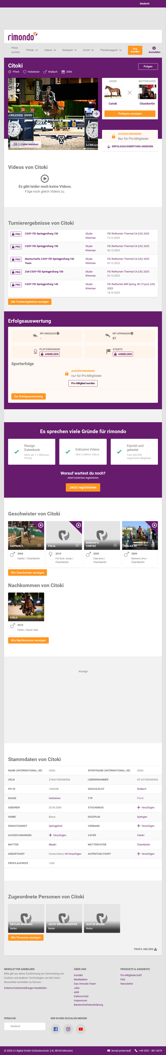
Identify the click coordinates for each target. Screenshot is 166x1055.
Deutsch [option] (144, 3)
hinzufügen (147, 807)
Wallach (52, 71)
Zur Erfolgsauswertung (28, 396)
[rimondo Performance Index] (18, 90)
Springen (142, 816)
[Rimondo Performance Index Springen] (132, 333)
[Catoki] (113, 98)
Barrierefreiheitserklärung (88, 1004)
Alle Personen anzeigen (26, 937)
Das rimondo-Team (85, 983)
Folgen (148, 66)
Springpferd (55, 825)
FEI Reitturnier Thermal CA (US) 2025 (128, 233)
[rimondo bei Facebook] (56, 1029)
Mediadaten (80, 979)
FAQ (122, 979)
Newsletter (126, 983)
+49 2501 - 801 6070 (150, 1050)
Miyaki (52, 844)
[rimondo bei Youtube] (81, 1029)
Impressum (80, 1000)
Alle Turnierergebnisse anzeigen (30, 301)
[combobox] (148, 3)
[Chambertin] (147, 98)
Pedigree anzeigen (130, 113)
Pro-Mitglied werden (83, 383)
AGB (76, 992)
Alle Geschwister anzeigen (27, 572)
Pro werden (135, 50)
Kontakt (78, 975)
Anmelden (154, 52)
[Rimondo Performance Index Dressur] (58, 333)
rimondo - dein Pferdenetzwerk (22, 36)
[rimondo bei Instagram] (68, 1029)
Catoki (113, 103)
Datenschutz (81, 996)
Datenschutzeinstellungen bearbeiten (25, 987)
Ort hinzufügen (73, 853)
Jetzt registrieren (83, 487)
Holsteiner (33, 71)
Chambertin (147, 103)
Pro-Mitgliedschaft (131, 975)
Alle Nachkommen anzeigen (28, 640)
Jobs (77, 987)
